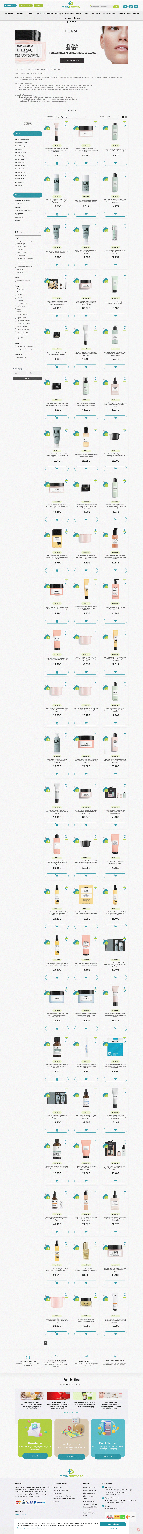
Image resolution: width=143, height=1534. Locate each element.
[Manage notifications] (138, 1529)
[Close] (126, 1521)
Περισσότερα (113, 1528)
